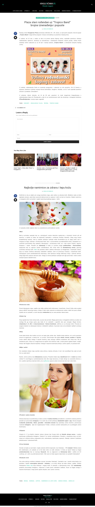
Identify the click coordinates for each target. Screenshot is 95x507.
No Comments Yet (21, 107)
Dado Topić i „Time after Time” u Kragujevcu (24, 168)
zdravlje (71, 480)
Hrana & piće (48, 11)
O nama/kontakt (76, 11)
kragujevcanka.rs (48, 29)
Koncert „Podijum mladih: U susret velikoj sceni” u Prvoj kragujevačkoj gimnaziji (68, 169)
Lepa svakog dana (17, 11)
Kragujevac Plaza (37, 103)
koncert (26, 103)
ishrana (31, 480)
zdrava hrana (62, 480)
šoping (46, 103)
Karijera (34, 11)
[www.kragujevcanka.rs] (47, 4)
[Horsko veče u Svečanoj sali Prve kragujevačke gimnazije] (47, 160)
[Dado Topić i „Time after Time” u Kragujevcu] (24, 160)
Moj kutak (57, 11)
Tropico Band (54, 103)
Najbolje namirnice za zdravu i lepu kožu (47, 187)
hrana (26, 480)
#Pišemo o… (27, 11)
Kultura (41, 11)
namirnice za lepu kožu (49, 480)
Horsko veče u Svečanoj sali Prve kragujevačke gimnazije (47, 168)
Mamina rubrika (66, 11)
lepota (38, 480)
